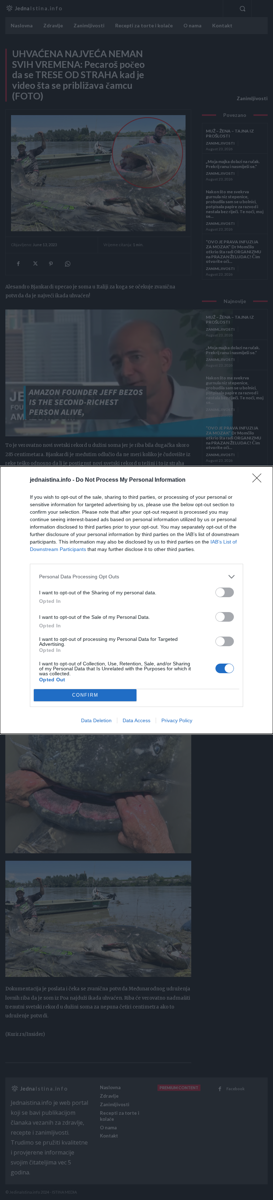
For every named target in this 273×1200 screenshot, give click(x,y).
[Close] (259, 480)
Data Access (136, 720)
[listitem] (136, 576)
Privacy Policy (176, 720)
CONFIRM (85, 695)
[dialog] (136, 600)
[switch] (224, 592)
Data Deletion (96, 720)
